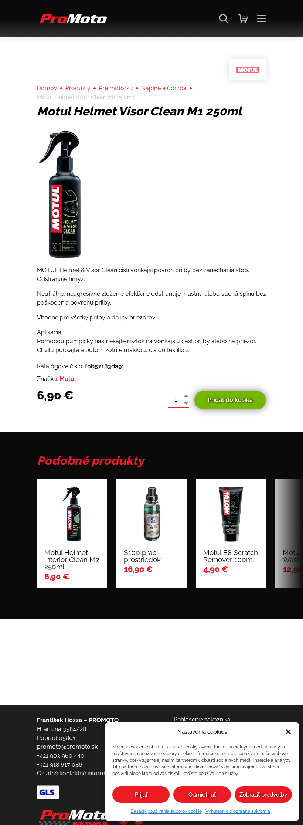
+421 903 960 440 (60, 755)
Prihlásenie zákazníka (202, 719)
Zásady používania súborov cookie (166, 811)
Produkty (78, 88)
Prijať (141, 794)
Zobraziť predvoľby (263, 794)
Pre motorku (116, 88)
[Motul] (247, 69)
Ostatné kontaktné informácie (76, 773)
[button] (288, 732)
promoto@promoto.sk (67, 746)
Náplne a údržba (164, 88)
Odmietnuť (202, 794)
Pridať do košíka (230, 399)
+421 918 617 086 (59, 764)
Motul (67, 378)
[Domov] (72, 22)
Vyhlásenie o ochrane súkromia (237, 811)
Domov (47, 88)
